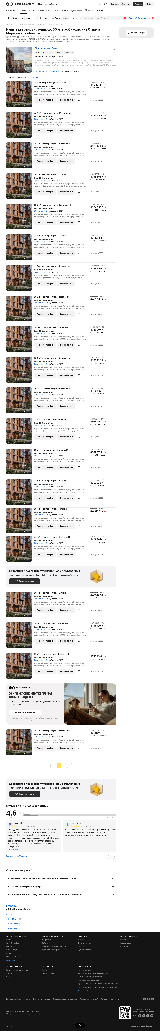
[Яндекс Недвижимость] (20, 4)
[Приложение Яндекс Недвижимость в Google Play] (143, 1016)
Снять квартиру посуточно (88, 980)
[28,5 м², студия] (20, 187)
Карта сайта (114, 999)
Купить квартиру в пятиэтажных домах (93, 973)
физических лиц (26, 720)
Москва (9, 940)
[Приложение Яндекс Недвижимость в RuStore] (151, 1016)
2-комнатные (12, 923)
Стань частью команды (41, 999)
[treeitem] (12, 11)
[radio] (63, 765)
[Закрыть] (153, 18)
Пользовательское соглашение (65, 999)
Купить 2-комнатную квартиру (90, 977)
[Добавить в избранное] (114, 49)
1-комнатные (11, 919)
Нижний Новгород (13, 957)
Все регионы (47, 940)
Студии (9, 914)
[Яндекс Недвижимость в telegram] (152, 999)
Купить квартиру (84, 970)
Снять (44, 970)
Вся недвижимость (13, 999)
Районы (45, 943)
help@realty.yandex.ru (53, 1014)
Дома (8, 977)
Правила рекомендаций (89, 999)
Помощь (104, 999)
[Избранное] (100, 4)
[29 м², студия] (20, 432)
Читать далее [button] (14, 849)
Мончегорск (125, 940)
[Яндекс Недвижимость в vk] (144, 999)
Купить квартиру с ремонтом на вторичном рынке (97, 987)
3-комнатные (12, 928)
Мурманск (124, 946)
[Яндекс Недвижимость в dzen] (148, 999)
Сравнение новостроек (51, 950)
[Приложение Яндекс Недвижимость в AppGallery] (147, 1016)
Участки (9, 973)
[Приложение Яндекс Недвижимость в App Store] (139, 1016)
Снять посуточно (48, 973)
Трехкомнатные (84, 940)
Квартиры (11, 906)
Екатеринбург (11, 950)
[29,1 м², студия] (20, 340)
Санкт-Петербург (13, 943)
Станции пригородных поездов (54, 946)
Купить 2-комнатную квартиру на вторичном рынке (98, 984)
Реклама (27, 999)
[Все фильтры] (8, 18)
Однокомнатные (84, 950)
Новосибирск (11, 946)
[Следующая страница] (70, 765)
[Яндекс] (150, 1026)
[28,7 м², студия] (20, 248)
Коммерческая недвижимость (17, 970)
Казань (8, 953)
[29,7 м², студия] (20, 279)
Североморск (125, 943)
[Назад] (108, 856)
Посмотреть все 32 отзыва (16, 856)
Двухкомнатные (84, 943)
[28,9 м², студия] (20, 156)
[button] (105, 4)
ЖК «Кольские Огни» (42, 88)
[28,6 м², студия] (20, 95)
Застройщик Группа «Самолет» (47, 71)
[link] (149, 4)
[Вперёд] (114, 856)
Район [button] (129, 18)
